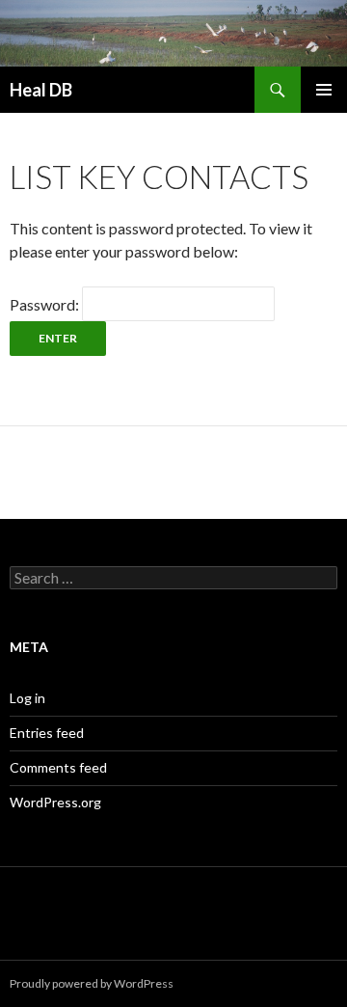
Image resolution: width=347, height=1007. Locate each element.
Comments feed (58, 767)
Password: (46, 304)
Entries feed (47, 732)
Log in (27, 698)
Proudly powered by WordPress (92, 983)
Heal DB (41, 89)
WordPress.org (55, 802)
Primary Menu (324, 90)
